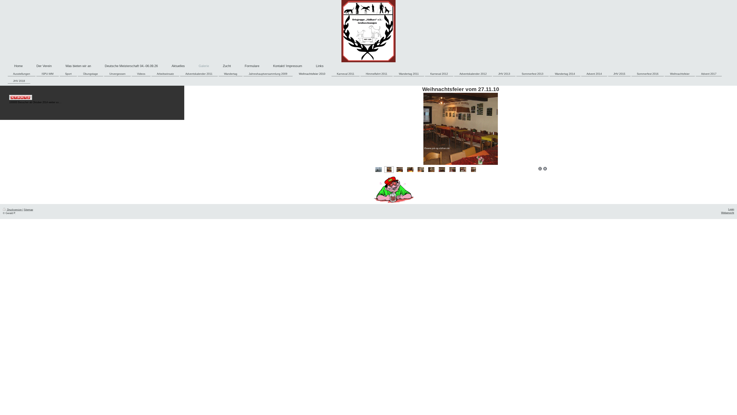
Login (731, 209)
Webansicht (727, 213)
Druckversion (14, 209)
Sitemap (28, 209)
